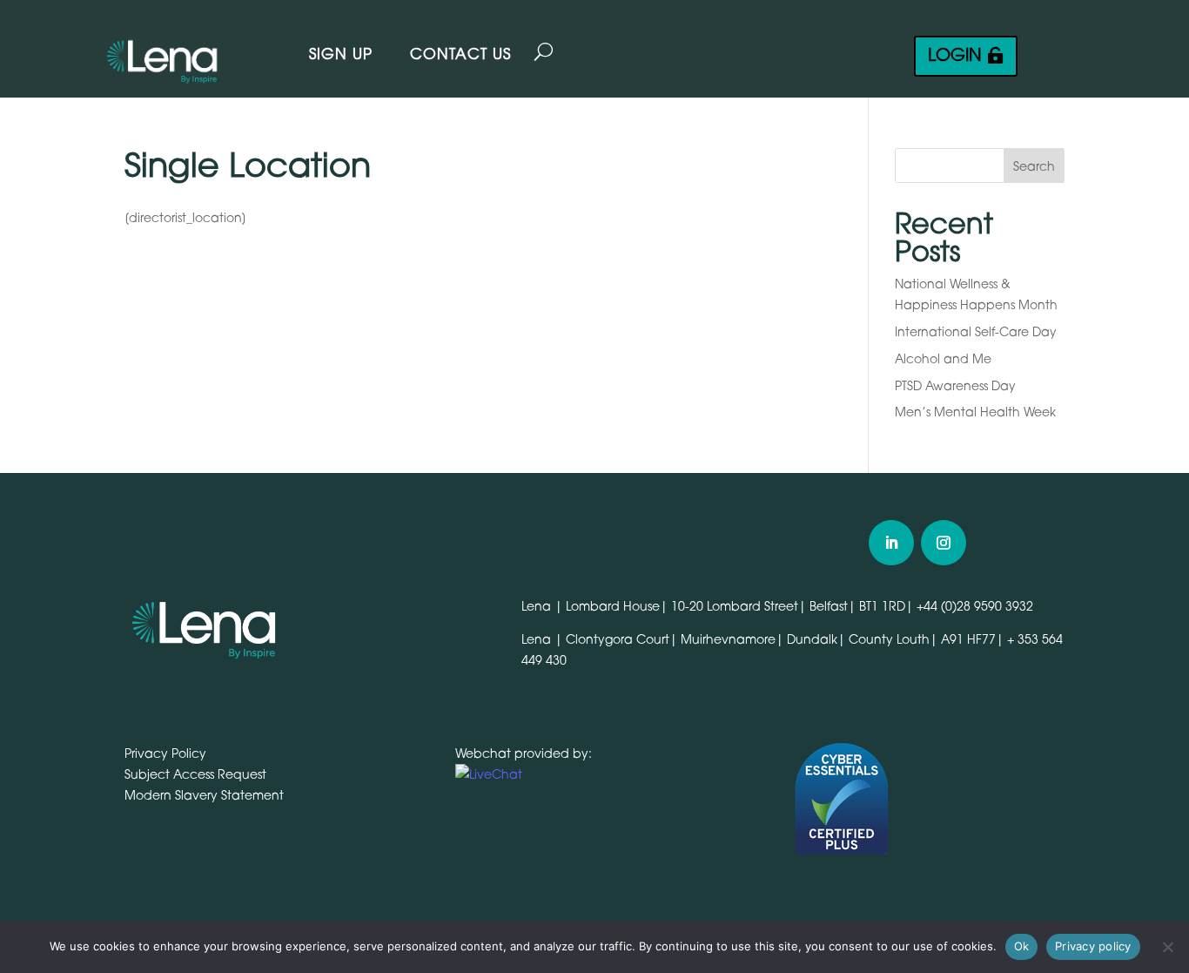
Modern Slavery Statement (204, 794)
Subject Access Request (195, 774)
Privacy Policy (165, 753)
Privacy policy (1093, 946)
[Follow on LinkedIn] (891, 542)
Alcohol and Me (943, 358)
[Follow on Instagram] (943, 542)
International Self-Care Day (976, 331)
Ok (1022, 946)
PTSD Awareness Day (955, 385)
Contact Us (460, 54)
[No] (1167, 947)
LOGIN (955, 54)
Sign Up (341, 54)
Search (1034, 166)
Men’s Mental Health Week (975, 411)
